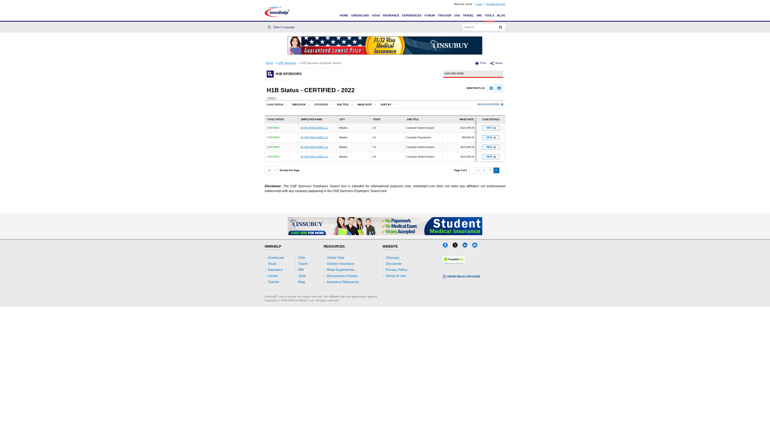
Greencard (360, 15)
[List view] (491, 88)
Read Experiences (340, 270)
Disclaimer (394, 264)
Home (344, 15)
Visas (376, 15)
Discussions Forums (342, 276)
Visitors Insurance (340, 264)
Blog (501, 15)
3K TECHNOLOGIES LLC (314, 127)
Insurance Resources (343, 282)
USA (457, 15)
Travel (468, 15)
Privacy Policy (396, 270)
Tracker (444, 15)
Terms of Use (396, 276)
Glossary (392, 258)
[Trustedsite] (454, 264)
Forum (430, 15)
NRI (479, 15)
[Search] (501, 27)
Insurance (391, 15)
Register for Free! (495, 4)
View (489, 127)
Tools (489, 15)
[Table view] (499, 88)
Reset (271, 98)
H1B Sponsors (287, 63)
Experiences (411, 15)
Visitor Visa (335, 258)
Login (479, 4)
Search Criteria (488, 104)
